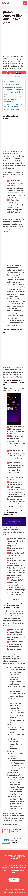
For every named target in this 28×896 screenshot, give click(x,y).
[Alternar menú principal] (25, 3)
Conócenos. (6, 892)
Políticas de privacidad (18, 892)
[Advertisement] (14, 40)
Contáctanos (14, 879)
